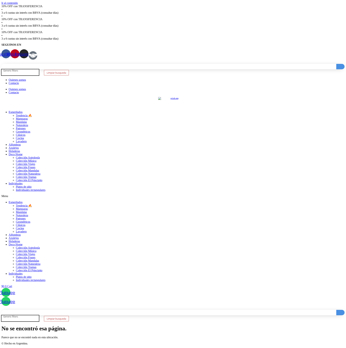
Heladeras (14, 151)
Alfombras (15, 144)
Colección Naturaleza (28, 173)
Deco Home (16, 154)
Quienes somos (17, 79)
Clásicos (20, 134)
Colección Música (26, 160)
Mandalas (21, 121)
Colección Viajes (25, 164)
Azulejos (14, 147)
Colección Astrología (28, 157)
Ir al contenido (9, 2)
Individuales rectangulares (30, 189)
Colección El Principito (29, 180)
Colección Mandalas (27, 170)
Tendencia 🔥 (24, 115)
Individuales (16, 183)
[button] (173, 196)
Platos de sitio (24, 186)
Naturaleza (22, 125)
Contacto (14, 83)
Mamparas (22, 118)
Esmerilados (16, 112)
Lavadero (21, 141)
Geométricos (23, 131)
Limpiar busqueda (56, 72)
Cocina (20, 138)
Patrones (21, 128)
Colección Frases (25, 167)
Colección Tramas (26, 176)
